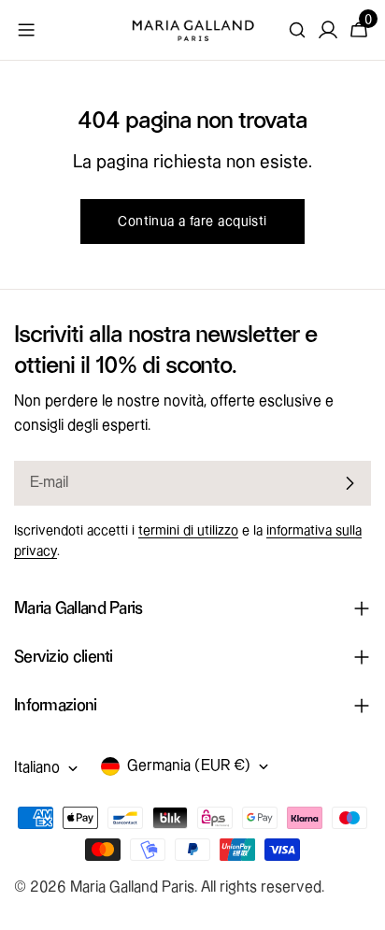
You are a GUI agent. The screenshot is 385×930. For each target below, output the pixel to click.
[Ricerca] (297, 30)
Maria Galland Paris (132, 887)
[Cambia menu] (26, 30)
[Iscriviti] (349, 483)
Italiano (37, 768)
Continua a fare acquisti (192, 221)
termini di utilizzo (188, 530)
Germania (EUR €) (188, 766)
